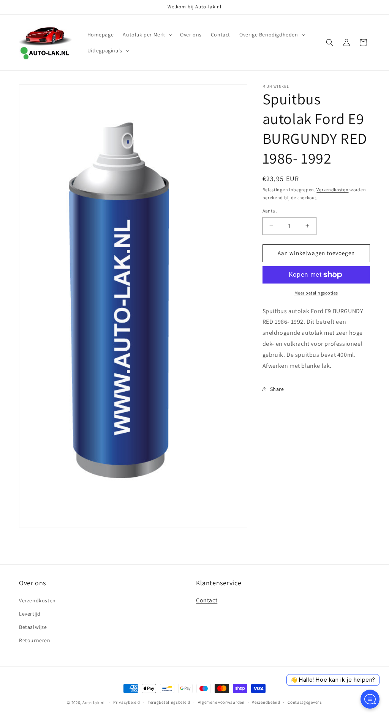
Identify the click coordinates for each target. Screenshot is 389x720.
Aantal (269, 211)
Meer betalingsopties (316, 293)
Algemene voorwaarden (221, 702)
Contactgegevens (305, 702)
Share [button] (277, 389)
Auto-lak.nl (93, 702)
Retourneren (35, 640)
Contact (206, 600)
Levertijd (29, 613)
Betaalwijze (33, 627)
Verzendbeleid (266, 702)
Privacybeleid (126, 702)
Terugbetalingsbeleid (169, 702)
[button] (147, 35)
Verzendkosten (332, 189)
